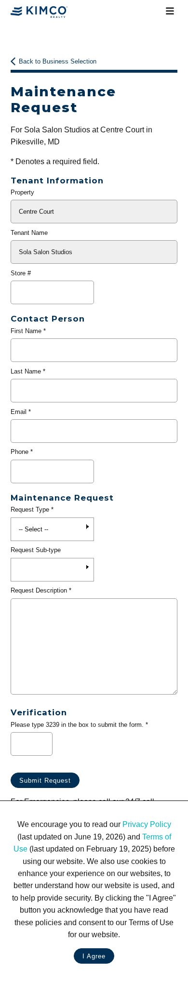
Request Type (30, 509)
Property (22, 192)
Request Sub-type (36, 550)
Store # (21, 273)
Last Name (26, 371)
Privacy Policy (146, 824)
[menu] (170, 11)
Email (19, 411)
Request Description (39, 590)
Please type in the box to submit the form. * (79, 724)
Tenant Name (29, 232)
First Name (26, 331)
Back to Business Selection (57, 61)
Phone (19, 451)
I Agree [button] (94, 956)
